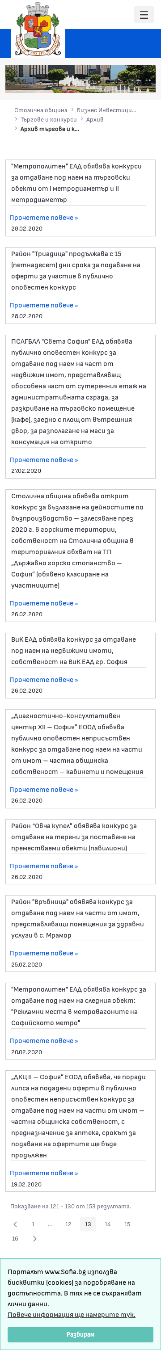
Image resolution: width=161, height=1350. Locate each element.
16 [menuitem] (17, 1239)
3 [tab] (108, 82)
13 (90, 1225)
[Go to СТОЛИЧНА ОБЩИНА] (38, 29)
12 (70, 1225)
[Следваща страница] (35, 1238)
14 (110, 1225)
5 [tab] (125, 82)
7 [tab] (143, 82)
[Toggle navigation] (144, 15)
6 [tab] (134, 82)
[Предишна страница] (15, 1224)
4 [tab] (116, 82)
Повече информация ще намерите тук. (72, 1314)
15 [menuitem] (129, 1225)
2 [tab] (99, 82)
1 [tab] (90, 82)
